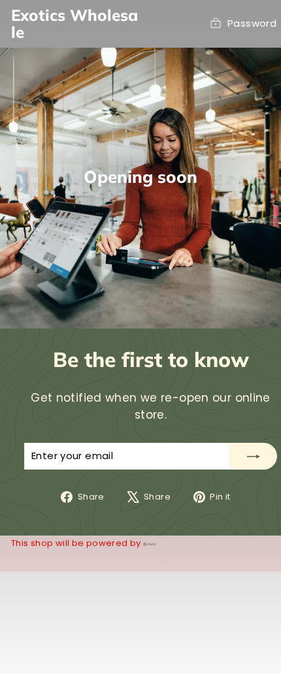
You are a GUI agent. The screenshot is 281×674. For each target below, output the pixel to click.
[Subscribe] (253, 456)
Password (251, 23)
